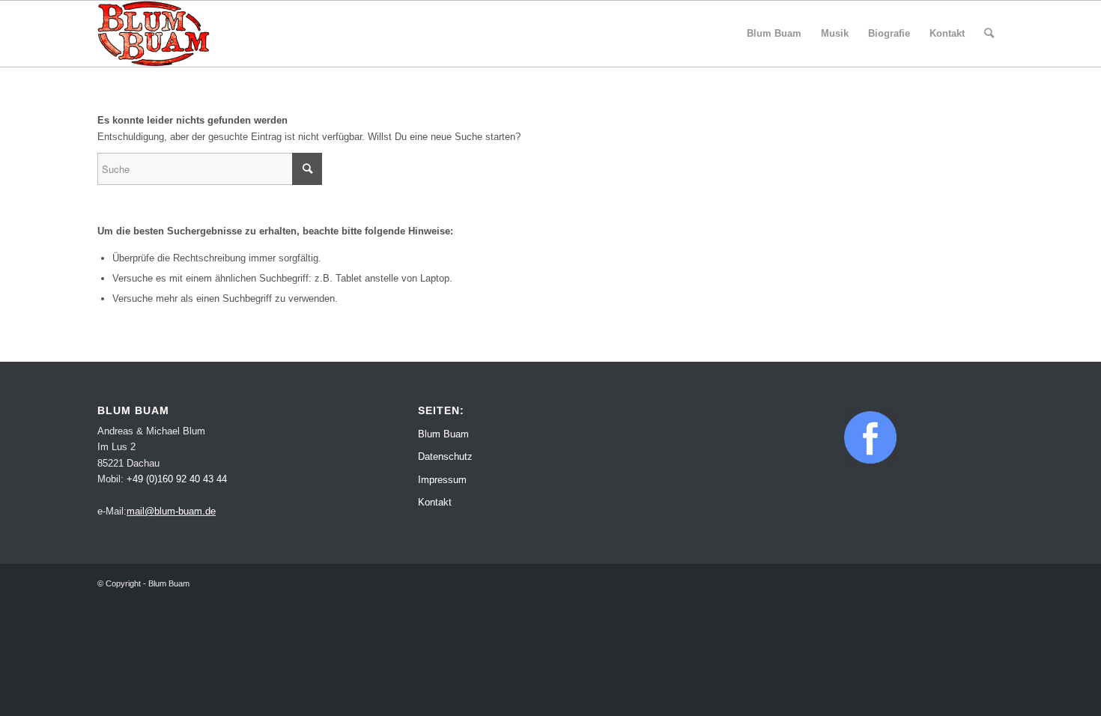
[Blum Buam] (153, 34)
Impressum (442, 479)
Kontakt (435, 502)
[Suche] (989, 34)
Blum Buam (443, 434)
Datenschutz (445, 456)
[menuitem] (774, 34)
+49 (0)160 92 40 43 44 (177, 479)
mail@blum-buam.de (171, 511)
